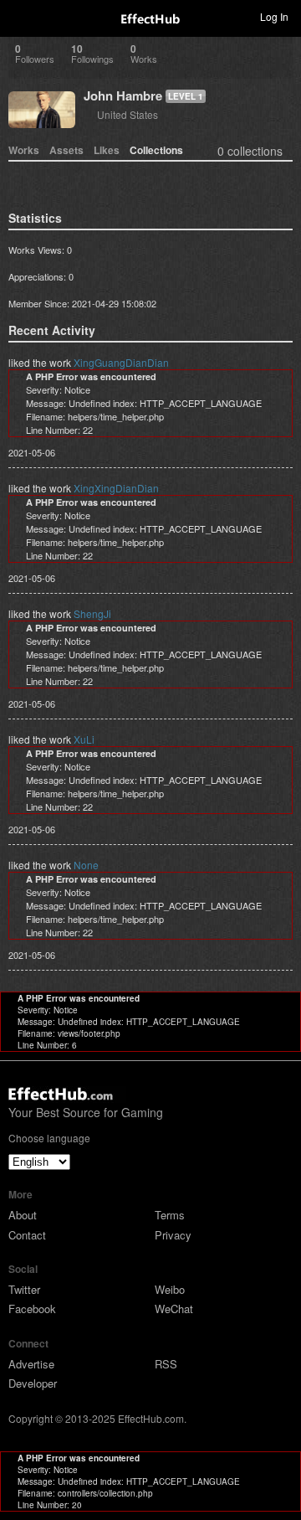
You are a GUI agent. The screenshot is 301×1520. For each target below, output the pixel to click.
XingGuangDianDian (121, 362)
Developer (32, 1383)
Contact (27, 1235)
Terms (170, 1215)
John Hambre (123, 95)
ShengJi (92, 613)
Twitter (24, 1289)
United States (127, 114)
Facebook (32, 1308)
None (86, 865)
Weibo (170, 1289)
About (22, 1215)
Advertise (31, 1364)
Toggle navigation (20, 16)
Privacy (173, 1235)
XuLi (84, 739)
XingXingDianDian (116, 488)
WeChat (174, 1308)
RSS (166, 1364)
